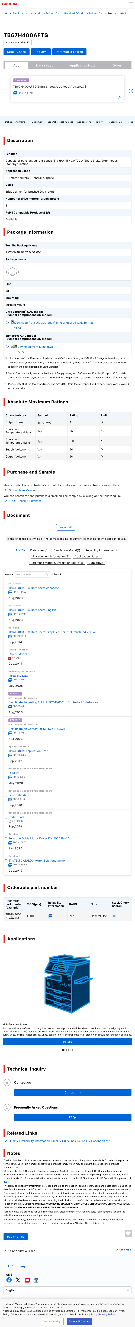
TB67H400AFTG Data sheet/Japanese (33, 588)
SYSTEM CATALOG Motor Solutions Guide (36, 860)
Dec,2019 (15, 870)
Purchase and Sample (15, 121)
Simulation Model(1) (67, 550)
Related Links (115, 121)
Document (37, 121)
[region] (67, 1313)
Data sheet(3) (39, 550)
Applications (84, 121)
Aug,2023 (15, 598)
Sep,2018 (15, 805)
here (10, 1182)
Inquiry (99, 121)
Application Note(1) (88, 556)
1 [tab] (63, 1050)
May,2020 (15, 783)
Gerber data (16, 817)
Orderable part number (60, 121)
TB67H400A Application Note (28, 751)
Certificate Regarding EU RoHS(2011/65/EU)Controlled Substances (53, 702)
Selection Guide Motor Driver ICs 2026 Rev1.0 (39, 838)
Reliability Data (18, 675)
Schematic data (18, 795)
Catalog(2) (95, 562)
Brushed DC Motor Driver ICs (83, 13)
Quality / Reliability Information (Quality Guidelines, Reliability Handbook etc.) (60, 1141)
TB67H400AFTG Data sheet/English (32, 610)
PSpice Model (17, 654)
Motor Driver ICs (48, 13)
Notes (130, 121)
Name (8, 574)
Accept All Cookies (79, 1321)
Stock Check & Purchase (25, 501)
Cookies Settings (52, 1321)
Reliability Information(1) (101, 550)
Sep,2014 (15, 642)
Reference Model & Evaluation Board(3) (57, 562)
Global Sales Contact (23, 490)
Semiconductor (22, 13)
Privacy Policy (107, 1314)
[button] (131, 4)
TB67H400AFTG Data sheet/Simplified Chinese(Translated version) (53, 632)
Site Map (125, 1249)
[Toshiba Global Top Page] (10, 4)
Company (18, 1266)
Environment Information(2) (51, 556)
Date (56, 574)
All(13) (20, 550)
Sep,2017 (15, 761)
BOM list (14, 773)
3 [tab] (71, 1050)
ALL (16, 65)
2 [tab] (67, 1050)
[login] (128, 1233)
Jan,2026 (15, 848)
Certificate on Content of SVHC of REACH (36, 729)
